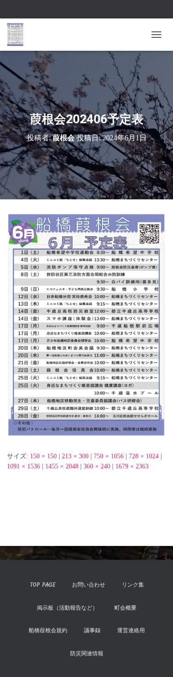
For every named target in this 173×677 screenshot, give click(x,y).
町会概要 (125, 607)
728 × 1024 (144, 456)
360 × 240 (97, 466)
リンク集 (133, 584)
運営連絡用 (131, 630)
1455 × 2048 (61, 466)
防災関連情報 (86, 653)
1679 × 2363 (132, 466)
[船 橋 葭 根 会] (18, 34)
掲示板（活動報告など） (67, 607)
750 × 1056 (109, 456)
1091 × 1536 (23, 466)
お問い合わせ (88, 584)
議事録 (92, 630)
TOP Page (42, 584)
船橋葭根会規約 (48, 630)
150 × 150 (43, 456)
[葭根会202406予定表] (86, 324)
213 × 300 (75, 456)
